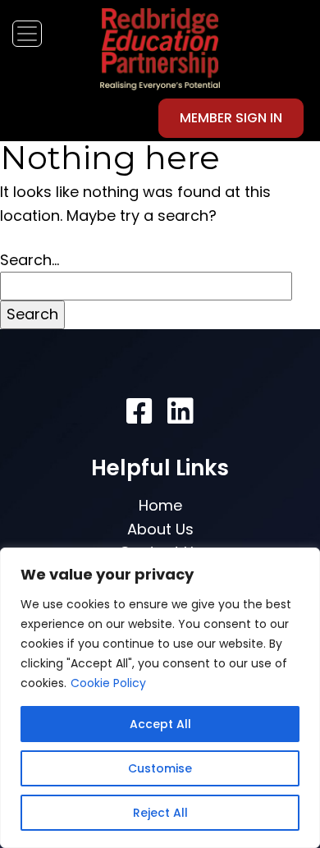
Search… (29, 260)
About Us (160, 529)
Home (160, 505)
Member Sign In (231, 117)
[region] (160, 698)
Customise (160, 768)
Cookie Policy (108, 683)
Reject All (160, 812)
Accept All (160, 724)
